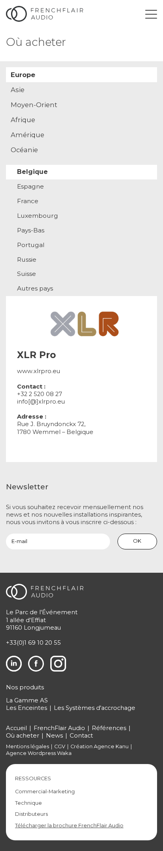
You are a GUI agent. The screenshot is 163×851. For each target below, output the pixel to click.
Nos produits (25, 687)
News (54, 735)
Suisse (26, 273)
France (27, 201)
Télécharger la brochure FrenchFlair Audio (69, 825)
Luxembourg (37, 215)
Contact (81, 735)
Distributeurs (31, 814)
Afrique (23, 120)
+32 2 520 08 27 (39, 394)
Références (109, 728)
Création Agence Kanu (99, 746)
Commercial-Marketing (45, 791)
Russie (26, 259)
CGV (59, 746)
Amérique (27, 135)
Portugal (31, 245)
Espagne (30, 186)
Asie (18, 90)
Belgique (32, 171)
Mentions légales (27, 746)
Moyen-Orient (34, 105)
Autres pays (35, 288)
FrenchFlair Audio (59, 728)
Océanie (24, 150)
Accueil (16, 728)
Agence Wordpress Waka (39, 753)
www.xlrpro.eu (38, 371)
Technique (28, 803)
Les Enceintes (26, 707)
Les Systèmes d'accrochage (94, 707)
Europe (23, 75)
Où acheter (22, 735)
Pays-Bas (30, 230)
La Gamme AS (27, 700)
